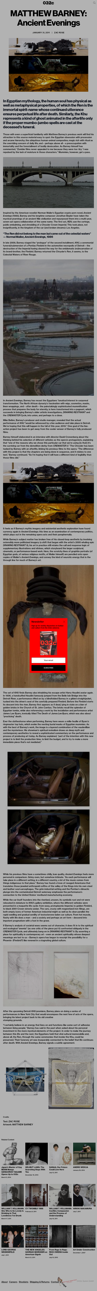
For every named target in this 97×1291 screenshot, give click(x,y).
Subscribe (48, 668)
